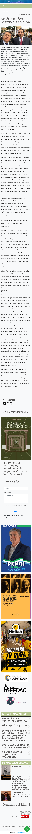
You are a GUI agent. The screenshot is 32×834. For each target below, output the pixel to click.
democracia (20, 9)
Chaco (5, 9)
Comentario (8, 492)
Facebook (16, 521)
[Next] (28, 447)
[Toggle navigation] (3, 5)
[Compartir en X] (8, 404)
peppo (11, 9)
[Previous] (4, 447)
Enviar (16, 511)
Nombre (6, 485)
